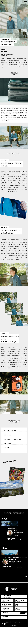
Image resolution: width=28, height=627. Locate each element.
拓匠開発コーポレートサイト (10, 622)
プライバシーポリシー (18, 622)
